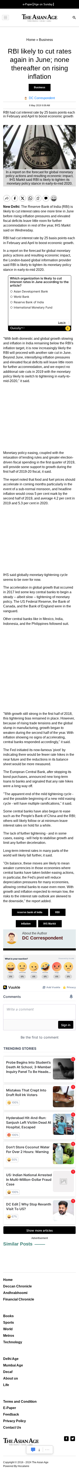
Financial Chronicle (18, 1299)
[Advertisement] (39, 417)
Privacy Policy (14, 1421)
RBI (57, 912)
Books (8, 1316)
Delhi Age (11, 1359)
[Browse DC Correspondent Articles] (11, 937)
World (8, 1329)
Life (6, 1385)
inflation (26, 923)
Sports (8, 1322)
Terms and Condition (20, 1401)
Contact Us (12, 1427)
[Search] (74, 18)
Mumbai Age (13, 1365)
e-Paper (27, 4)
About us (10, 1378)
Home (8, 1280)
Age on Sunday (43, 4)
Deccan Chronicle (17, 1286)
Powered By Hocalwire (16, 1466)
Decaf (7, 1372)
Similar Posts (17, 1244)
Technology (12, 1342)
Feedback (11, 1414)
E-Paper (9, 1408)
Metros (8, 1335)
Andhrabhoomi (15, 1293)
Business (39, 87)
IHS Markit (49, 923)
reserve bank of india (30, 912)
